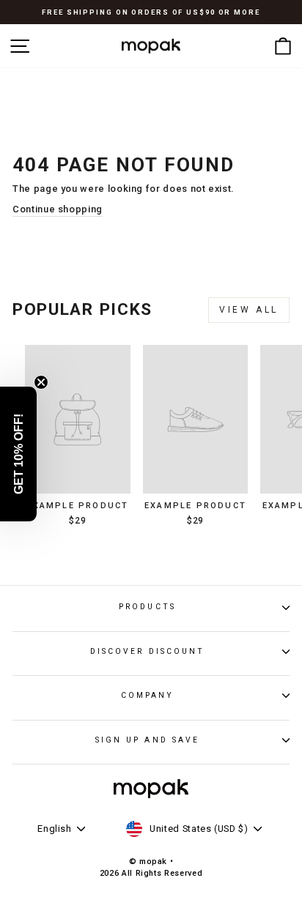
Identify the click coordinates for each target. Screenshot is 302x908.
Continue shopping (57, 209)
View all (249, 310)
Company (147, 695)
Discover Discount (147, 651)
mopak (153, 861)
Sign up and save (147, 740)
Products (147, 606)
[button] (18, 454)
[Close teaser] (41, 382)
